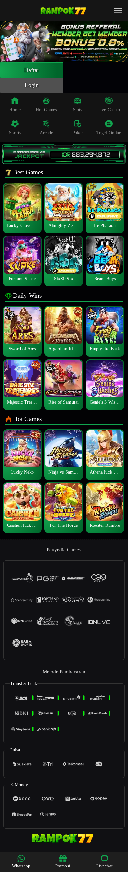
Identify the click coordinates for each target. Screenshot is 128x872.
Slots (77, 109)
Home (14, 109)
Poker (77, 132)
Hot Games (46, 109)
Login (32, 85)
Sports (15, 132)
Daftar (31, 70)
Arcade (46, 132)
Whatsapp (21, 865)
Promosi (62, 865)
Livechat (104, 865)
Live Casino (108, 109)
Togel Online (108, 132)
